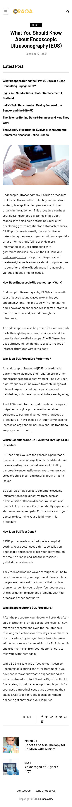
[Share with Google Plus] (51, 717)
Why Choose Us (46, 790)
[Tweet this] (46, 717)
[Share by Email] (42, 721)
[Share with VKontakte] (65, 717)
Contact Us (23, 790)
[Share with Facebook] (42, 717)
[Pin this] (60, 717)
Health (36, 25)
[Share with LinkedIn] (56, 717)
